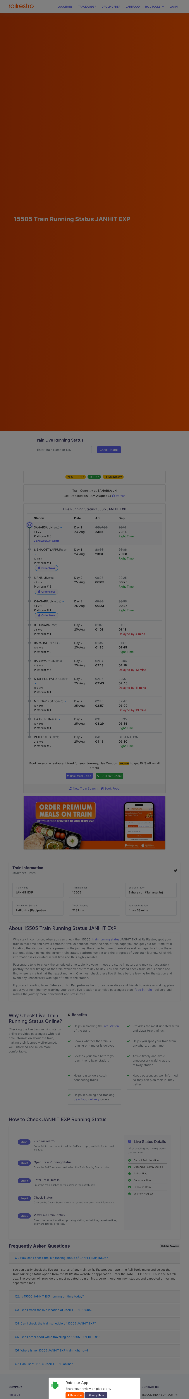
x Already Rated (96, 1395)
